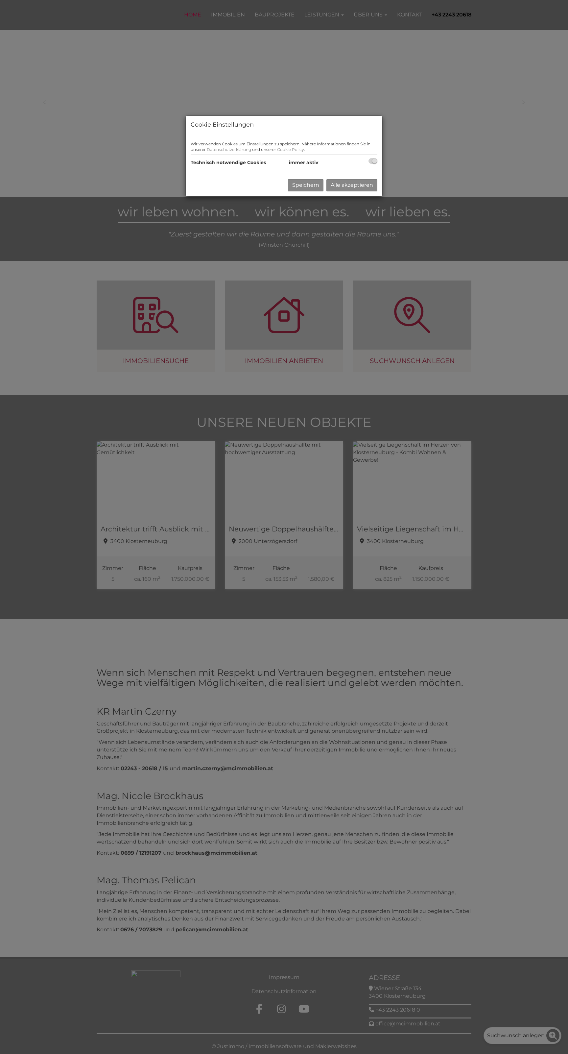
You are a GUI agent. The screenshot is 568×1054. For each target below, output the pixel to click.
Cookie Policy (290, 149)
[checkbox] (372, 161)
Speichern (305, 185)
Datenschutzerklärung (229, 149)
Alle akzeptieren (352, 185)
